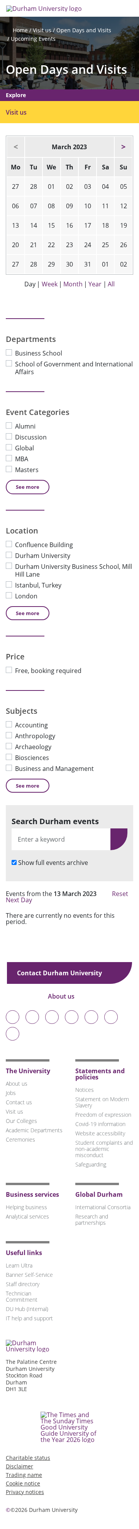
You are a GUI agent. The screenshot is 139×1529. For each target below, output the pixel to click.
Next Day (20, 900)
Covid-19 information (100, 1124)
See (27, 486)
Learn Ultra (19, 1265)
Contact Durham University (60, 973)
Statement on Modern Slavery (102, 1102)
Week (50, 284)
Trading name (24, 1474)
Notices (84, 1089)
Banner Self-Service (29, 1274)
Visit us (42, 30)
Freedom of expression (103, 1114)
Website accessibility (100, 1133)
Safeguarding (90, 1164)
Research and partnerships (91, 1219)
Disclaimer (19, 1466)
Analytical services (27, 1216)
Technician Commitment (21, 1296)
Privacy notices (25, 1492)
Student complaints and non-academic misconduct (104, 1149)
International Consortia (103, 1207)
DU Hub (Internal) (27, 1309)
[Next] (123, 147)
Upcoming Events (33, 38)
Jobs (11, 1093)
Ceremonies (20, 1139)
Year (95, 284)
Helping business (26, 1207)
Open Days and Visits (83, 30)
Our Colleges (21, 1121)
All (111, 284)
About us (62, 996)
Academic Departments (34, 1130)
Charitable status (28, 1457)
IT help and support (29, 1318)
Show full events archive (53, 863)
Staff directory (22, 1284)
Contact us (19, 1102)
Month (73, 284)
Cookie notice (23, 1483)
